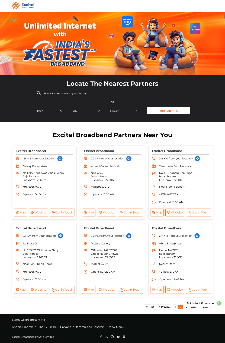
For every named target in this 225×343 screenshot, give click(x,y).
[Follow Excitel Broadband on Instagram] (112, 337)
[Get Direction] (60, 158)
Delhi (52, 327)
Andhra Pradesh (22, 327)
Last (205, 307)
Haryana (65, 327)
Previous (166, 307)
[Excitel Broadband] (23, 6)
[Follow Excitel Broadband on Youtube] (118, 337)
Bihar (40, 327)
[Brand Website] (124, 337)
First (151, 307)
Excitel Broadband (31, 151)
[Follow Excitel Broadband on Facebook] (101, 337)
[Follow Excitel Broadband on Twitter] (107, 337)
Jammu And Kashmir (90, 327)
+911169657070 (32, 186)
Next (193, 307)
